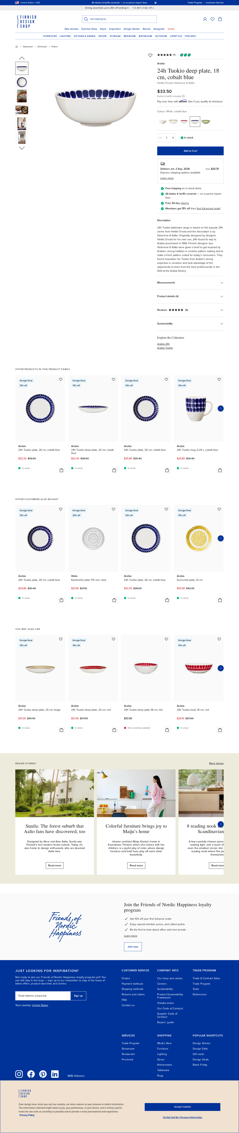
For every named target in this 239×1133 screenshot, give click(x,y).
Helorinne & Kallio (184, 83)
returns (185, 203)
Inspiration (115, 29)
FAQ (124, 999)
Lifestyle (176, 36)
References (200, 994)
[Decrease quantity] (160, 137)
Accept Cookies (182, 1106)
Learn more (130, 935)
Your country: (23, 1005)
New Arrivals (71, 29)
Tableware (28, 46)
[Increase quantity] (173, 137)
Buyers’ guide (165, 1022)
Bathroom (145, 36)
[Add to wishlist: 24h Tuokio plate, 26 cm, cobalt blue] (60, 379)
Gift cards (198, 1054)
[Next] (221, 824)
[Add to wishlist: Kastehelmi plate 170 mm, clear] (113, 509)
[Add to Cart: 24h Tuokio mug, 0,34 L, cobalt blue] (220, 470)
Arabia (161, 63)
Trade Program (201, 983)
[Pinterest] (43, 1074)
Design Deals (201, 1059)
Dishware (42, 46)
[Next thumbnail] (21, 148)
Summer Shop (89, 29)
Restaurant (128, 1054)
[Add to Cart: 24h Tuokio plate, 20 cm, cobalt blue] (167, 470)
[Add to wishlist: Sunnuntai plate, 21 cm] (219, 509)
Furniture (50, 36)
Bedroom (130, 36)
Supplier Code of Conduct (167, 1015)
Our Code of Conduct (170, 1008)
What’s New (164, 1043)
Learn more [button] (167, 178)
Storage (115, 36)
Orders (126, 978)
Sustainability (165, 989)
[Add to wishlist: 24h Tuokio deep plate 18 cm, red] (166, 639)
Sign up (78, 995)
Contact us (128, 1005)
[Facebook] (31, 1074)
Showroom (128, 1048)
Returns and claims (133, 994)
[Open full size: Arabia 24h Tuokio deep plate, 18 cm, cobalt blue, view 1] (95, 105)
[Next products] (221, 408)
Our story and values (170, 978)
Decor (103, 36)
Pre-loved (127, 1059)
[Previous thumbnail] (21, 58)
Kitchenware (164, 1064)
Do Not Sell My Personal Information (182, 1117)
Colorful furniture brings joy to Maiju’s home (136, 828)
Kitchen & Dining (85, 36)
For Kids (190, 36)
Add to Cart (190, 151)
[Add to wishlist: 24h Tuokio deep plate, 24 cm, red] (113, 639)
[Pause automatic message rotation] (155, 2)
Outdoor (161, 36)
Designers (158, 29)
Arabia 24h (163, 344)
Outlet (171, 29)
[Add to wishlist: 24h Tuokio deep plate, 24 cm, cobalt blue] (113, 379)
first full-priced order (208, 208)
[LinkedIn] (55, 1074)
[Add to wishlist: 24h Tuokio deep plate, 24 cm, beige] (60, 639)
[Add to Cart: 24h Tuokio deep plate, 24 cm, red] (114, 730)
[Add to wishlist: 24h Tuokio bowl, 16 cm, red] (219, 639)
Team (196, 989)
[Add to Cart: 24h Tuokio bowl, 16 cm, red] (220, 730)
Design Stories (132, 29)
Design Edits (200, 1048)
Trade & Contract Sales (206, 978)
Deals (103, 29)
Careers (162, 983)
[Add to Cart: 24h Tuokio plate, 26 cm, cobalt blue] (61, 470)
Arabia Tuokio (165, 348)
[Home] (16, 46)
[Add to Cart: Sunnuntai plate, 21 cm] (220, 600)
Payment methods (132, 983)
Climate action (165, 1003)
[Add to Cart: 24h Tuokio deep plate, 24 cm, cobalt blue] (114, 470)
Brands (147, 29)
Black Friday (200, 1064)
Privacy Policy (27, 1115)
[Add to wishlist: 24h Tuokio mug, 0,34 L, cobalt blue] (219, 379)
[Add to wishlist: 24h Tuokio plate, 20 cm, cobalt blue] (166, 379)
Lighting (65, 36)
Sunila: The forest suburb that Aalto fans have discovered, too (54, 828)
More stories (216, 763)
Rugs (160, 1075)
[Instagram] (19, 1074)
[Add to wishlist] (150, 55)
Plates (55, 46)
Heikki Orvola (165, 83)
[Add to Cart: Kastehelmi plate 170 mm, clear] (114, 600)
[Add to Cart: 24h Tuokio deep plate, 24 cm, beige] (61, 730)
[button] (205, 19)
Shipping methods (132, 989)
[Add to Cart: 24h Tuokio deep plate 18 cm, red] (167, 730)
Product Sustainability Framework (170, 996)
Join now (133, 946)
